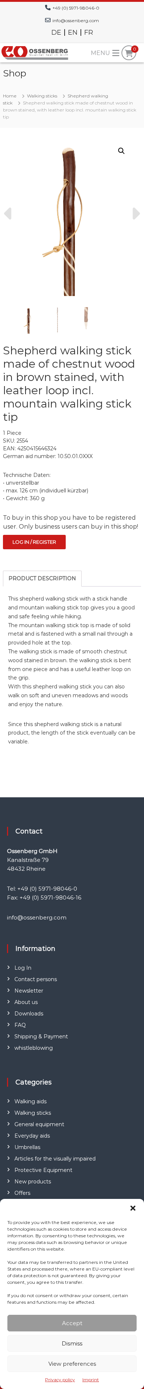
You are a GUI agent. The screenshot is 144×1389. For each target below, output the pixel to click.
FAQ (20, 1025)
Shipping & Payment (41, 1036)
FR (88, 32)
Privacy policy (60, 1379)
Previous (9, 213)
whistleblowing (33, 1048)
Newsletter (28, 990)
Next (135, 213)
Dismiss (72, 1343)
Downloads (28, 1013)
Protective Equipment (43, 1170)
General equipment (39, 1124)
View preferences (72, 1363)
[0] (129, 53)
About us (26, 1002)
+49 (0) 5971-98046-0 (75, 8)
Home (10, 96)
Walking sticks (42, 96)
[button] (133, 1208)
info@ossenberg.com (75, 20)
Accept (72, 1323)
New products (32, 1181)
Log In (22, 968)
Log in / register (34, 542)
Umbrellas (27, 1147)
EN (73, 32)
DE (56, 32)
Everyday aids (32, 1135)
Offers (22, 1193)
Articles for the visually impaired (55, 1158)
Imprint (90, 1379)
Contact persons (35, 979)
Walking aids (30, 1101)
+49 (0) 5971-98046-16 (50, 897)
